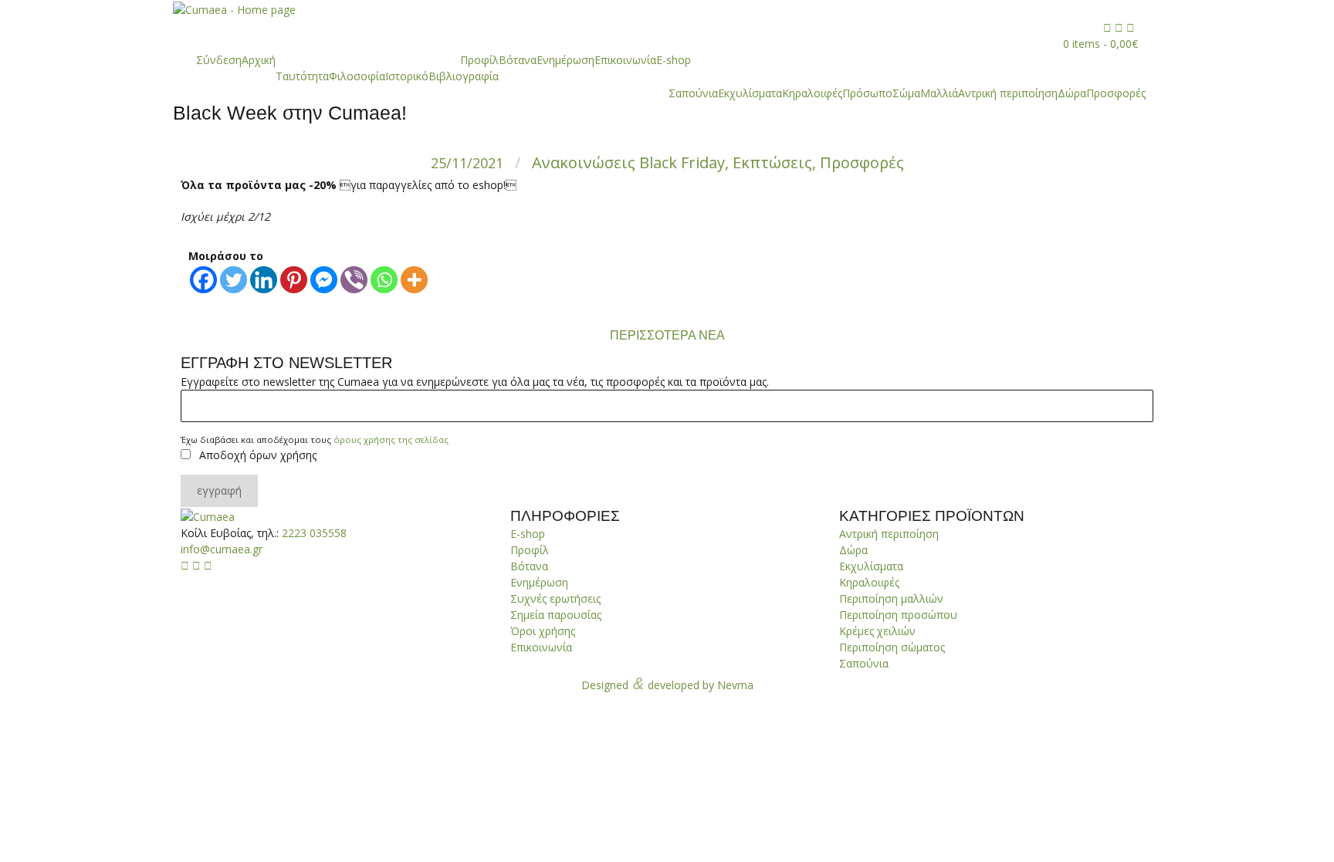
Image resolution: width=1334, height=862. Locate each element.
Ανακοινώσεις (583, 163)
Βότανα (518, 59)
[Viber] (353, 279)
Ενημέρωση (565, 59)
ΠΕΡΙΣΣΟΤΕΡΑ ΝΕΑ (667, 335)
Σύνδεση (219, 59)
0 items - (1100, 43)
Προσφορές (1116, 93)
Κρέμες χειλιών (877, 631)
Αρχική (259, 59)
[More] (414, 279)
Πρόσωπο (867, 93)
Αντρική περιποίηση (1008, 93)
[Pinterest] (293, 279)
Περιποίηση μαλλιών (891, 598)
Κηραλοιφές (812, 93)
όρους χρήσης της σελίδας (391, 439)
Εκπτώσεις (772, 163)
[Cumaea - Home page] (208, 516)
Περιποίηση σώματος (892, 647)
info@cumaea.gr (221, 549)
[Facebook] (203, 279)
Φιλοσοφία (357, 76)
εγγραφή (219, 490)
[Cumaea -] (234, 9)
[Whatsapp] (384, 279)
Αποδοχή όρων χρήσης (258, 455)
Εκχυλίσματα (750, 93)
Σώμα (906, 93)
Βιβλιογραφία (463, 76)
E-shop (673, 59)
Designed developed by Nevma (667, 683)
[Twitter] (233, 279)
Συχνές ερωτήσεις (555, 598)
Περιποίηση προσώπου (898, 614)
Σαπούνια (693, 93)
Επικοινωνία (625, 59)
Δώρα (1072, 93)
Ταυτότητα (302, 76)
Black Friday (682, 163)
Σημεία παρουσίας (555, 614)
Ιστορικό (406, 76)
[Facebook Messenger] (323, 279)
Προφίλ (479, 59)
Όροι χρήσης (542, 631)
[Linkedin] (263, 279)
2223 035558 (314, 533)
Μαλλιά (939, 93)
